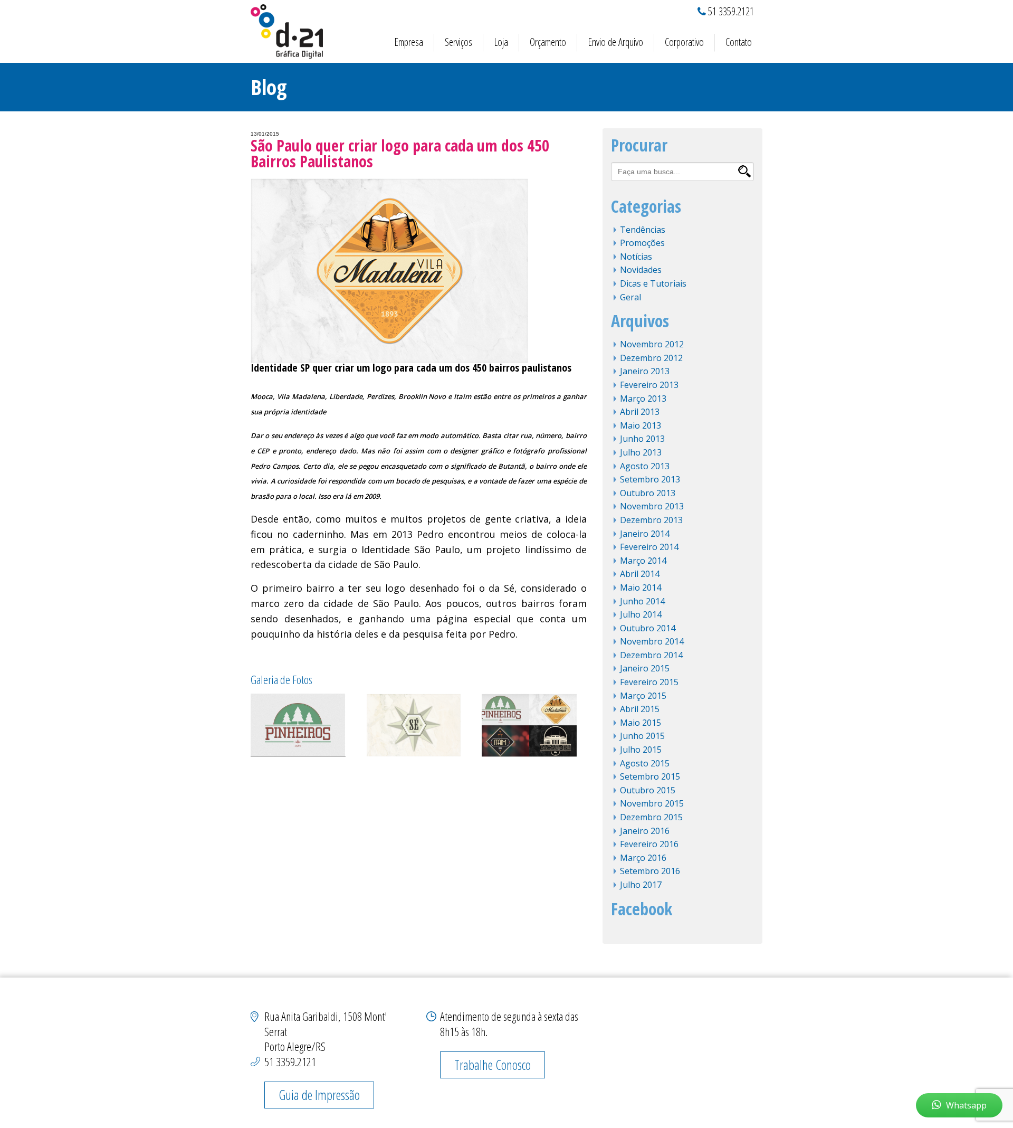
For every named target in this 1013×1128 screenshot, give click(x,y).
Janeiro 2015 (645, 668)
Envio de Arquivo (615, 42)
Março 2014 (643, 560)
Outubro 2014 (647, 628)
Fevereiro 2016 (649, 844)
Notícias (636, 256)
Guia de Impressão (319, 1095)
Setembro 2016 (650, 871)
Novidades (641, 270)
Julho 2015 (641, 749)
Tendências (642, 229)
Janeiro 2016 (645, 831)
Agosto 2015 (645, 763)
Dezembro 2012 (651, 358)
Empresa (408, 42)
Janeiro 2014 (645, 533)
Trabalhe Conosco (492, 1065)
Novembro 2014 (652, 641)
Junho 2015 (642, 736)
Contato (738, 42)
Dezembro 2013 (651, 520)
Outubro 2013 (647, 493)
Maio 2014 (640, 587)
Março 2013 (643, 398)
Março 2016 (643, 858)
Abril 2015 (640, 709)
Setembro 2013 (650, 479)
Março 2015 (643, 696)
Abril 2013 (640, 412)
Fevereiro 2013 (649, 385)
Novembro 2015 (652, 803)
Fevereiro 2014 (649, 547)
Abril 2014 (640, 574)
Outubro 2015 (647, 790)
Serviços (458, 42)
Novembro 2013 (652, 506)
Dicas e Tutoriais (653, 283)
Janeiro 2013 (645, 371)
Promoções (642, 243)
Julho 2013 (641, 452)
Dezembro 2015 (651, 817)
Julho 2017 (641, 884)
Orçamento (548, 42)
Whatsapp (966, 1105)
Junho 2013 (642, 438)
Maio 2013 (640, 425)
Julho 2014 (641, 614)
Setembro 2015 (650, 776)
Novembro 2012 (652, 344)
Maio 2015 (640, 722)
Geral (630, 297)
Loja (501, 42)
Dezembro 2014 (651, 655)
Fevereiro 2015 (649, 682)
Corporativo (684, 42)
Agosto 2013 (645, 466)
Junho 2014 (642, 601)
